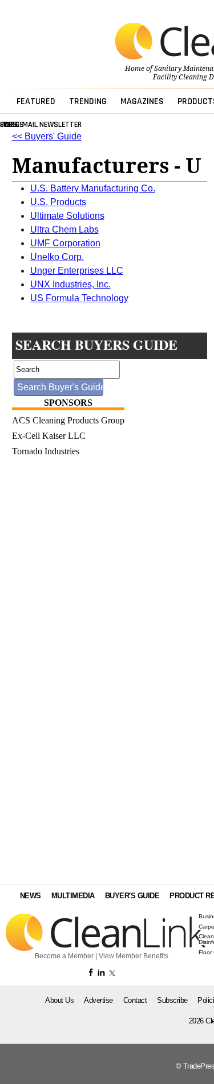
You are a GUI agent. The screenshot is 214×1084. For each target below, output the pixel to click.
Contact (135, 1000)
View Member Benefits (133, 956)
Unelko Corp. (57, 257)
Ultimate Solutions (67, 216)
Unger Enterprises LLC (76, 270)
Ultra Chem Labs (64, 229)
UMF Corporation (65, 243)
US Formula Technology (79, 298)
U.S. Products (58, 202)
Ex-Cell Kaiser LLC (49, 436)
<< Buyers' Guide (47, 136)
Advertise (98, 1000)
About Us (59, 1000)
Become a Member (64, 956)
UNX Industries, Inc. (70, 284)
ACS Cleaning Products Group (68, 420)
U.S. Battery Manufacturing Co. (92, 188)
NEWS (30, 895)
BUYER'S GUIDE (132, 895)
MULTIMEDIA (73, 895)
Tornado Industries (45, 451)
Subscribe (172, 1000)
